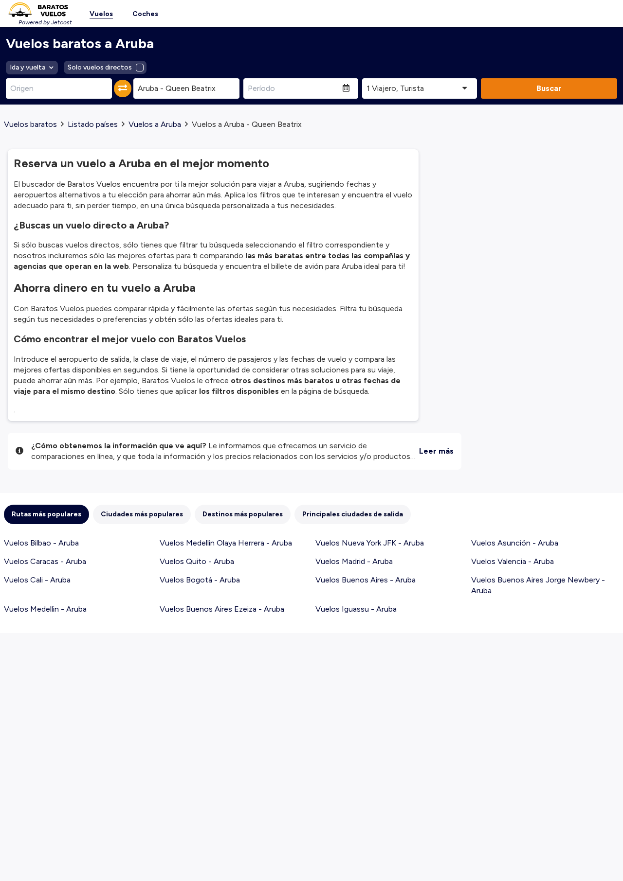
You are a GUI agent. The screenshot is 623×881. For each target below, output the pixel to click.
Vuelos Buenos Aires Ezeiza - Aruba (222, 609)
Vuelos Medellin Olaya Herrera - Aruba (226, 542)
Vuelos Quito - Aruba (197, 561)
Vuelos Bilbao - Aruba (41, 542)
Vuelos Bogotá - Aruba (200, 579)
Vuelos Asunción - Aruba (514, 542)
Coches (145, 14)
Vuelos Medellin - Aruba (45, 609)
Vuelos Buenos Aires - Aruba (365, 579)
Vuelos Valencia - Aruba (512, 561)
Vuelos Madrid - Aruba (354, 561)
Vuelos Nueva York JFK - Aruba (369, 542)
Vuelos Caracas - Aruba (45, 561)
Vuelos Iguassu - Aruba (356, 609)
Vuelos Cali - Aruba (37, 579)
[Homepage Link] (38, 9)
